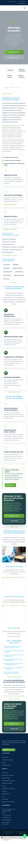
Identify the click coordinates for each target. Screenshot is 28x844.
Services (11, 87)
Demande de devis (6, 765)
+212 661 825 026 (6, 815)
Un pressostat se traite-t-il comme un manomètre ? (14, 655)
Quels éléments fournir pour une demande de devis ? (13, 660)
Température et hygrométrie (14, 596)
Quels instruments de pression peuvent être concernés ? (13, 647)
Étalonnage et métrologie (17, 125)
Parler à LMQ (14, 520)
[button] (14, 647)
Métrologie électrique (7, 783)
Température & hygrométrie (8, 788)
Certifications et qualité (7, 759)
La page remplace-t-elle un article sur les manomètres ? (14, 664)
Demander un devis (14, 52)
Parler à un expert (14, 57)
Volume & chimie (6, 793)
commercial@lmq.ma (7, 819)
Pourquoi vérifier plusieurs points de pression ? (14, 651)
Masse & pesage (6, 778)
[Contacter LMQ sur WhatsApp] (25, 836)
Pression (4, 786)
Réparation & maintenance (8, 801)
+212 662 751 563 (6, 817)
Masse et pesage (14, 628)
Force (15, 696)
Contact (17, 698)
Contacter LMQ (10, 485)
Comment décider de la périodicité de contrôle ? (14, 668)
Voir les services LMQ (9, 204)
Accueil (6, 87)
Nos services (5, 757)
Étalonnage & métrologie (7, 775)
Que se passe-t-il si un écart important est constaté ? (12, 672)
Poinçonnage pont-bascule (8, 780)
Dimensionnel (21, 696)
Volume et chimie (8, 696)
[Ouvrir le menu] (24, 8)
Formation (11, 698)
